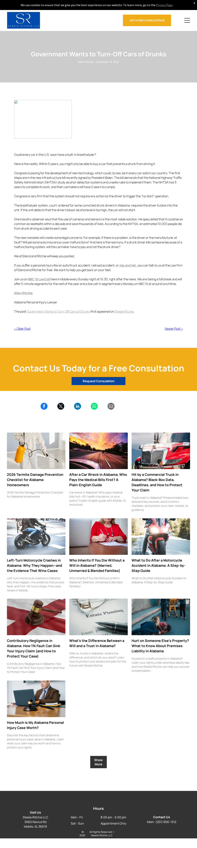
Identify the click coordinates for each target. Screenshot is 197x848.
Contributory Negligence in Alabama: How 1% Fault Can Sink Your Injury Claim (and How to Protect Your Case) (33, 648)
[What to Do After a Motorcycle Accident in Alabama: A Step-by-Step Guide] (161, 536)
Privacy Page (164, 5)
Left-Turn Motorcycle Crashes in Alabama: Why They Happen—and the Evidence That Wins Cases (34, 565)
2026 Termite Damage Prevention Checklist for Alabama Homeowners (35, 479)
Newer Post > (174, 328)
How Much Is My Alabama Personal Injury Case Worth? (35, 725)
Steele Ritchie (124, 311)
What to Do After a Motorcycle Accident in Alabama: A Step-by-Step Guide (158, 565)
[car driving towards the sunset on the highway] (98, 451)
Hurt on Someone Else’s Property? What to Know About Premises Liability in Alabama (160, 645)
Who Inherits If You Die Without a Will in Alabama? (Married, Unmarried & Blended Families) (96, 565)
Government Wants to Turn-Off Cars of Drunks (58, 311)
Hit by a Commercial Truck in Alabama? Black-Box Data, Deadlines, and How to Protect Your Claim (157, 482)
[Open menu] (187, 20)
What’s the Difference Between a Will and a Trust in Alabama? (96, 643)
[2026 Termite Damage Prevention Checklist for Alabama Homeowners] (36, 451)
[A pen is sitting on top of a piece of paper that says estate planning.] (98, 617)
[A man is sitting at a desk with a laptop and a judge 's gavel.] (36, 699)
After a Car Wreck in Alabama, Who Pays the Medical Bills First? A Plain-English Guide (98, 479)
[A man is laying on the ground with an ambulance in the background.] (161, 617)
